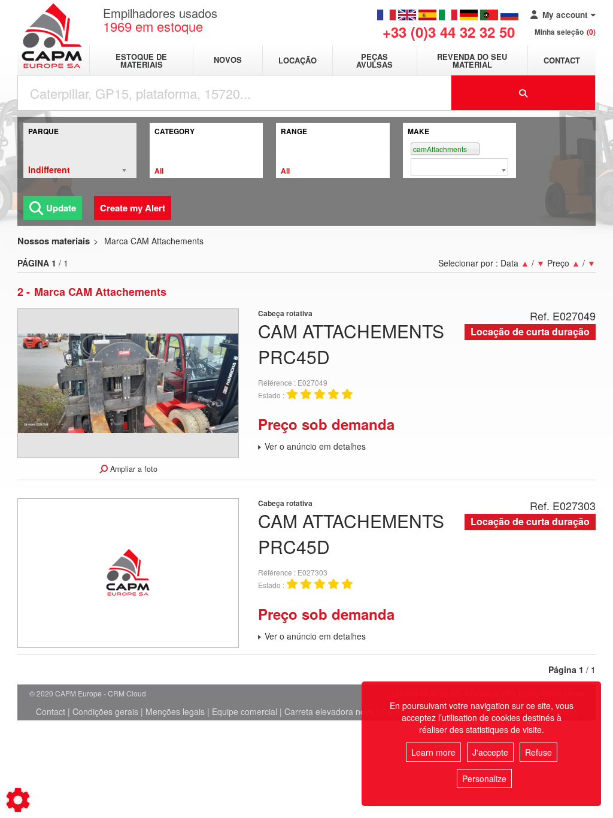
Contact (562, 60)
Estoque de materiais (141, 60)
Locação (297, 60)
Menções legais (175, 711)
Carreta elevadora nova (329, 711)
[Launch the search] (523, 93)
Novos (228, 60)
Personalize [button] (484, 778)
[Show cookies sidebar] (18, 800)
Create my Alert (132, 207)
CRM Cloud (127, 693)
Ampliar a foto (132, 469)
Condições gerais (105, 711)
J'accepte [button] (490, 752)
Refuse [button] (538, 752)
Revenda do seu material (472, 60)
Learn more (433, 752)
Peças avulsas (374, 60)
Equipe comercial (244, 711)
